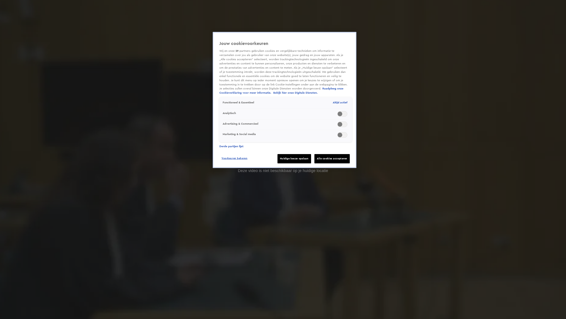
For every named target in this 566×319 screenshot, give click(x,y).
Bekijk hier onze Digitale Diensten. (295, 92)
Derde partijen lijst (231, 146)
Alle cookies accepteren (332, 158)
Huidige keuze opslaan (294, 158)
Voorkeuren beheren (234, 158)
